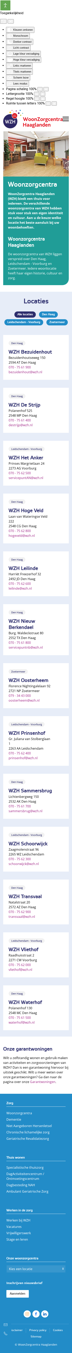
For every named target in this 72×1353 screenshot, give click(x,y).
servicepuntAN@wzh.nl (26, 478)
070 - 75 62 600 (20, 583)
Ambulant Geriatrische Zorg (27, 1191)
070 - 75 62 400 (20, 753)
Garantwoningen (42, 1082)
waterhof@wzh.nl (22, 1022)
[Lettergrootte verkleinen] (36, 94)
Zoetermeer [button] (57, 322)
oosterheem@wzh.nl (24, 700)
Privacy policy (37, 1330)
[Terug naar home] (33, 119)
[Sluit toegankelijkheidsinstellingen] (11, 21)
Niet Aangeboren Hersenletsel (29, 1126)
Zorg (9, 1103)
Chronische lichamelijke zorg (28, 1132)
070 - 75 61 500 (20, 1017)
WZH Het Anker (26, 458)
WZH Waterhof (25, 1002)
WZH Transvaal (25, 897)
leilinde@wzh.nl (20, 588)
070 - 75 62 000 (20, 965)
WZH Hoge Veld (26, 511)
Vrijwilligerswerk (18, 1233)
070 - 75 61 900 (20, 367)
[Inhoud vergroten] (46, 89)
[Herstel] (3, 21)
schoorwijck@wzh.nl (24, 864)
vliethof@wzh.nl (20, 969)
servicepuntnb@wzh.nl (26, 647)
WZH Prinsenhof (27, 733)
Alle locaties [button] (25, 314)
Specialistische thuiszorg (25, 1167)
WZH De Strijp (24, 405)
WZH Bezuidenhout (30, 352)
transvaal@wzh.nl (22, 916)
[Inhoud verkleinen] (40, 89)
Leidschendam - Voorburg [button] (23, 322)
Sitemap (36, 1336)
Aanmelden (17, 1294)
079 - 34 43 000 (20, 695)
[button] (66, 119)
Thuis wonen (15, 1158)
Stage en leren (17, 1239)
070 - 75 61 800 (20, 642)
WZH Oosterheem (28, 680)
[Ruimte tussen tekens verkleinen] (48, 103)
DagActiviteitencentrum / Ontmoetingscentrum (25, 1176)
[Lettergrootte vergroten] (42, 94)
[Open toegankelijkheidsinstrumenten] (5, 5)
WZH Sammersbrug (30, 791)
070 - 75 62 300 (20, 859)
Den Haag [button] (48, 314)
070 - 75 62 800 (20, 531)
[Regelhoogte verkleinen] (36, 99)
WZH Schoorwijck (28, 844)
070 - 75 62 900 (20, 912)
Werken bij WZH (18, 1220)
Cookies (58, 1330)
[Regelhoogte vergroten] (42, 99)
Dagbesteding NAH (20, 1185)
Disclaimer (16, 1330)
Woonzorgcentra (19, 1113)
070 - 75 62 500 (20, 473)
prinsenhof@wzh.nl (23, 758)
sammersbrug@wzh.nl (25, 811)
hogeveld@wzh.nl (22, 535)
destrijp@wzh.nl (21, 425)
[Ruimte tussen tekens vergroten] (54, 103)
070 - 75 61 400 (20, 420)
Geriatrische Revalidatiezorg (27, 1138)
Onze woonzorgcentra (22, 1258)
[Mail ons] (5, 1324)
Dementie (13, 1119)
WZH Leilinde (23, 568)
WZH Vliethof (23, 950)
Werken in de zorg (19, 1210)
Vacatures (14, 1226)
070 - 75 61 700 (20, 806)
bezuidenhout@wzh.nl (25, 372)
